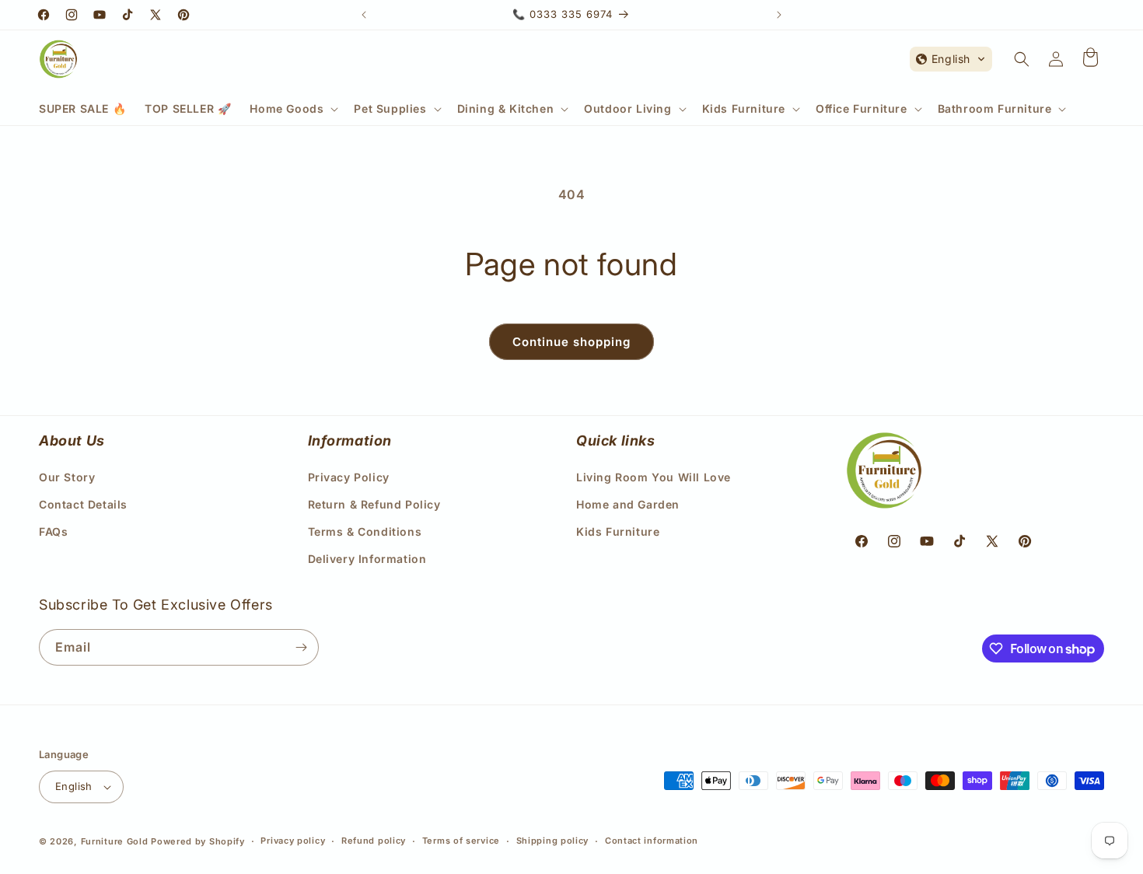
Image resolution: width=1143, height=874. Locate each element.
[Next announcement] (779, 15)
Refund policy (373, 840)
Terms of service (461, 840)
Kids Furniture (617, 530)
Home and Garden (628, 503)
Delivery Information (367, 558)
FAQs (53, 530)
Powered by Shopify (198, 841)
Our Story (67, 476)
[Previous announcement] (364, 15)
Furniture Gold (115, 841)
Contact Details (83, 503)
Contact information (651, 840)
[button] (292, 109)
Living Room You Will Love (653, 476)
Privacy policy (292, 840)
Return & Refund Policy (374, 503)
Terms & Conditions (365, 530)
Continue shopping (571, 341)
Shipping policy (552, 840)
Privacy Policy (349, 476)
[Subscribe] (301, 647)
